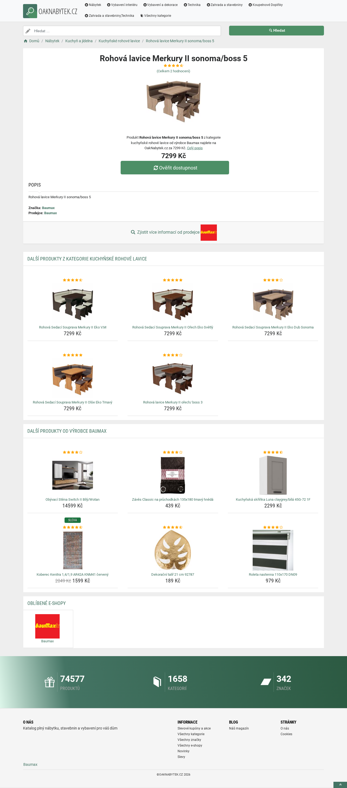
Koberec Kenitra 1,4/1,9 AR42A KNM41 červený (72, 574)
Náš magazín (239, 728)
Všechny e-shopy (190, 745)
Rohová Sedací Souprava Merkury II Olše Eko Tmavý (72, 402)
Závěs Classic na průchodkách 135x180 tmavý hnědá (172, 499)
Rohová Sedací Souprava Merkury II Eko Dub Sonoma (273, 327)
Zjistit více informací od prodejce (168, 232)
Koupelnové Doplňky (268, 5)
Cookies (286, 734)
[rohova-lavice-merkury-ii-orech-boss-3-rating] (173, 355)
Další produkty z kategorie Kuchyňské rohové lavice (87, 259)
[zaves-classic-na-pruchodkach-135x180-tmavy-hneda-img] (173, 475)
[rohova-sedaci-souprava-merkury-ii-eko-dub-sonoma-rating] (273, 280)
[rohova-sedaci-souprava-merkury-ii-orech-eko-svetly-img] (173, 303)
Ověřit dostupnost (178, 168)
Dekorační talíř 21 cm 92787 (172, 574)
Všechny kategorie (157, 16)
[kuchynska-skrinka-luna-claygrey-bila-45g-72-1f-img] (273, 475)
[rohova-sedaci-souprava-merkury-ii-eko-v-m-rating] (73, 280)
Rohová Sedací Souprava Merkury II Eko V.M (72, 327)
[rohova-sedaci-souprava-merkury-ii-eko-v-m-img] (73, 303)
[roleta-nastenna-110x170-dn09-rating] (273, 527)
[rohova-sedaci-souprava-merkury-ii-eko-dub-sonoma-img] (273, 303)
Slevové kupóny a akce (194, 728)
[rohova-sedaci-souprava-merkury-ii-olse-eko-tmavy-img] (73, 378)
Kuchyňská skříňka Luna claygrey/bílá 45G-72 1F (273, 499)
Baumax (48, 208)
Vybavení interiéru (124, 5)
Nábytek (95, 5)
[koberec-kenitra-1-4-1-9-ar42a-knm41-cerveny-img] (73, 550)
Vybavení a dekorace (162, 5)
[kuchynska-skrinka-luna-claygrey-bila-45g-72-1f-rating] (273, 452)
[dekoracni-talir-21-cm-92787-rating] (173, 527)
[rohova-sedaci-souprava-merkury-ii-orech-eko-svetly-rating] (173, 280)
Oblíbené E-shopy (46, 603)
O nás (285, 728)
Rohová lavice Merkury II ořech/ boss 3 (173, 402)
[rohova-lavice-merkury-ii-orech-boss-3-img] (173, 378)
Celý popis (195, 148)
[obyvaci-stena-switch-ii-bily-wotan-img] (73, 475)
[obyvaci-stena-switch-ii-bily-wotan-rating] (73, 452)
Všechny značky (189, 740)
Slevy (181, 757)
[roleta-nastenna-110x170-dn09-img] (273, 550)
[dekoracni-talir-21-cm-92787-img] (173, 550)
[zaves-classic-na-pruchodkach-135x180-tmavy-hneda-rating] (173, 452)
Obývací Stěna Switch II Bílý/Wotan (72, 499)
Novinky (183, 751)
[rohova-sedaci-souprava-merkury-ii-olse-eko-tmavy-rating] (73, 355)
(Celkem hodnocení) (173, 71)
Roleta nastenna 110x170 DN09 (273, 574)
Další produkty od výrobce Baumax (67, 431)
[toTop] (340, 785)
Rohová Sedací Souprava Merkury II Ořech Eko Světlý (172, 327)
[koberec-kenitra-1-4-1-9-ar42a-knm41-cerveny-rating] (73, 527)
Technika (194, 5)
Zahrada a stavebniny (227, 5)
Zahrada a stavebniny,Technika (111, 16)
